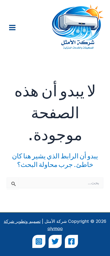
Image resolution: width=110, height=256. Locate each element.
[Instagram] (38, 241)
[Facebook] (71, 241)
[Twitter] (55, 241)
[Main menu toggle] (12, 28)
